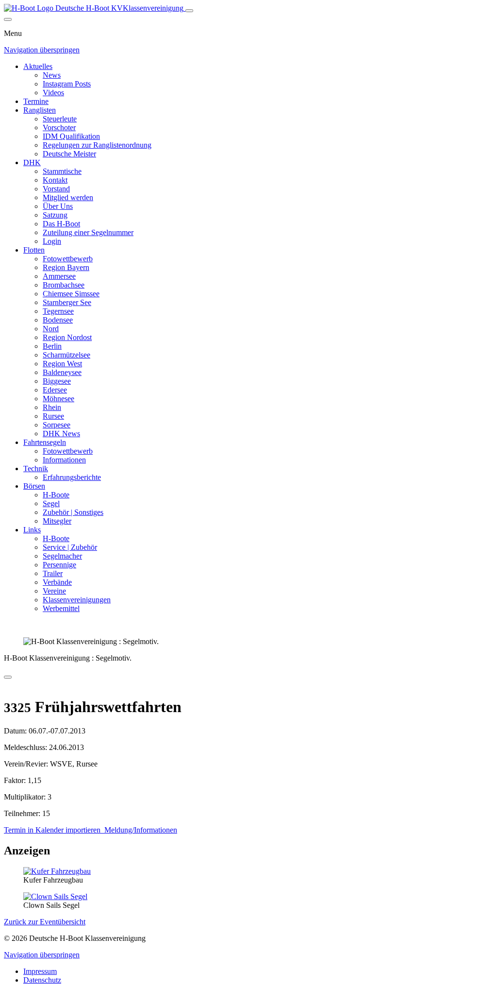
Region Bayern (66, 267)
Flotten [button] (34, 250)
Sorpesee (56, 425)
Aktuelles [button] (37, 66)
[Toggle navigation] (189, 10)
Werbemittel (61, 608)
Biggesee (57, 381)
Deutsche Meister (69, 154)
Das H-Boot (61, 224)
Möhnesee (58, 398)
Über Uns (58, 206)
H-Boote (56, 495)
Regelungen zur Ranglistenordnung (97, 145)
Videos (53, 92)
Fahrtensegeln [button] (44, 442)
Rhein (52, 407)
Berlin (52, 346)
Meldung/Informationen (139, 830)
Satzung (55, 215)
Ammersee (59, 276)
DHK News (61, 433)
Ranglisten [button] (39, 110)
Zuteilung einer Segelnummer (88, 232)
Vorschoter (59, 127)
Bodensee (58, 320)
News (52, 75)
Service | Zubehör (70, 547)
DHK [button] (32, 162)
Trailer (53, 573)
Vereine (54, 591)
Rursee (53, 416)
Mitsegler (57, 521)
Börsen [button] (34, 486)
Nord (51, 328)
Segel (51, 503)
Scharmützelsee (66, 355)
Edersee (55, 390)
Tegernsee (58, 311)
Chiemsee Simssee (71, 294)
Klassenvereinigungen (77, 600)
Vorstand (56, 189)
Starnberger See (67, 302)
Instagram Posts (67, 84)
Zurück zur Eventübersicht (44, 922)
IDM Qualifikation (71, 136)
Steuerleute (60, 119)
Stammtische (62, 171)
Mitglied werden (68, 197)
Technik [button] (35, 468)
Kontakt (55, 180)
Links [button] (32, 530)
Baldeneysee (62, 372)
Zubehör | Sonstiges (73, 512)
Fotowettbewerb (68, 259)
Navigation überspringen (42, 50)
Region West (62, 363)
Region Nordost (67, 337)
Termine (36, 101)
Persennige (59, 565)
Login (52, 241)
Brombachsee (63, 285)
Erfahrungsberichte (72, 477)
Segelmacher (62, 556)
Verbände (57, 582)
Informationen (64, 460)
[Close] (8, 19)
